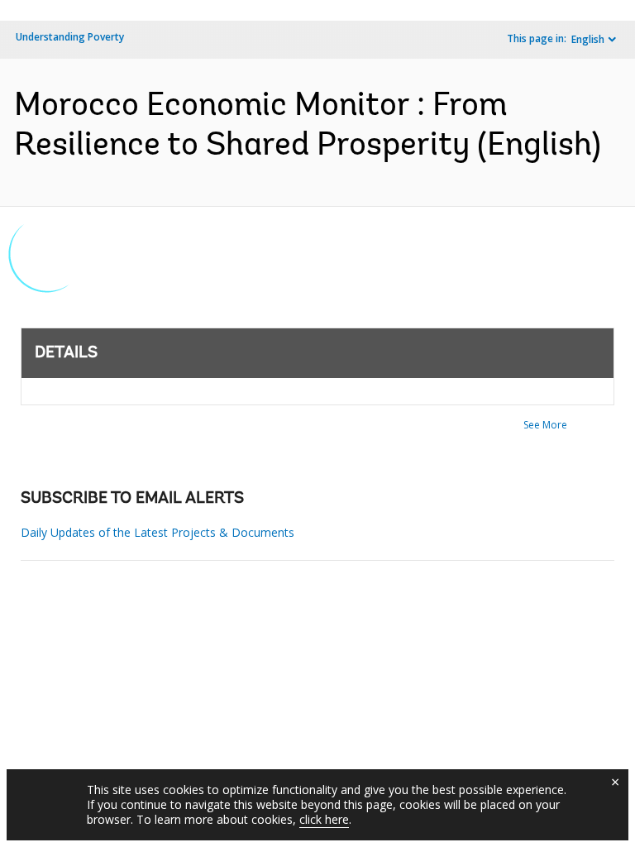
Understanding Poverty (70, 37)
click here (324, 819)
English (587, 39)
